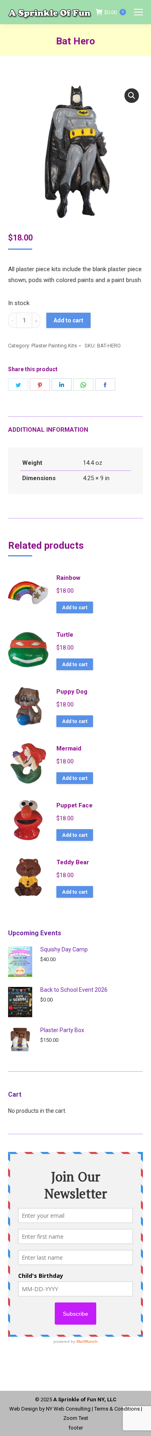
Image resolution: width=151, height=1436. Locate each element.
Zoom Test (75, 1418)
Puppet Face (74, 805)
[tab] (75, 425)
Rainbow (68, 577)
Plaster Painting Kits (54, 346)
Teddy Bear (72, 862)
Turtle (64, 634)
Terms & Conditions (117, 1409)
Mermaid (68, 748)
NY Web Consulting (68, 1409)
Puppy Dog (71, 691)
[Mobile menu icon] (138, 12)
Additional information (48, 429)
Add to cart (68, 320)
